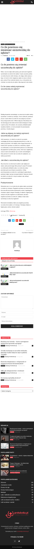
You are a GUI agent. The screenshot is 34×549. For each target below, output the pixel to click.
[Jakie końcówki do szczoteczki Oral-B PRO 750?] (5, 274)
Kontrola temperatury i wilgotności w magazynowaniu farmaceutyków (13, 362)
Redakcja (5, 55)
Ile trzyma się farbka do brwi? (11, 378)
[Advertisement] (17, 22)
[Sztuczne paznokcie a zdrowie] (5, 473)
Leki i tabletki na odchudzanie (10, 495)
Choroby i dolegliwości (15, 472)
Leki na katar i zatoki (7, 502)
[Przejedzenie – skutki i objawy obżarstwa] (5, 457)
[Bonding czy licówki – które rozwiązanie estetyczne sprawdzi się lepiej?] (5, 430)
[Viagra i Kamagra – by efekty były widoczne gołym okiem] (5, 465)
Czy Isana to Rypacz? (27, 232)
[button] (32, 2)
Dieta (11, 457)
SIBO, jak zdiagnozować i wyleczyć (12, 371)
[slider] (5, 215)
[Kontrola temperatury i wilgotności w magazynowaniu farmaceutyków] (5, 446)
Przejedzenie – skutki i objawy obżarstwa (21, 455)
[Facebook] (14, 541)
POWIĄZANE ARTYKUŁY (10, 258)
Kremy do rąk (5, 487)
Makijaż (3, 492)
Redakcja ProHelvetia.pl (11, 345)
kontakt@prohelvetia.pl (23, 531)
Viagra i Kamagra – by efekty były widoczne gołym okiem (19, 464)
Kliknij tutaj (12, 211)
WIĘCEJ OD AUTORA (8, 261)
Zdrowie (3, 345)
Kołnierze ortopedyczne (8, 497)
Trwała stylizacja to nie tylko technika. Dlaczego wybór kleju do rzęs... (21, 437)
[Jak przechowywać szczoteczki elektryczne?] (5, 282)
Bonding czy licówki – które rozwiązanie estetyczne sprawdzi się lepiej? (14, 342)
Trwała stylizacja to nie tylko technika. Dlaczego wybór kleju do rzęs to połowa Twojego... (14, 352)
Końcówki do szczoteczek (10, 44)
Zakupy (2, 44)
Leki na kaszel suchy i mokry (10, 500)
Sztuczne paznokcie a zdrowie (18, 471)
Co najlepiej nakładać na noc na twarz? (8, 233)
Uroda (2, 356)
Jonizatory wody (6, 485)
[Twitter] (19, 541)
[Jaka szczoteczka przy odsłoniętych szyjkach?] (5, 267)
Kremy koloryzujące (7, 490)
